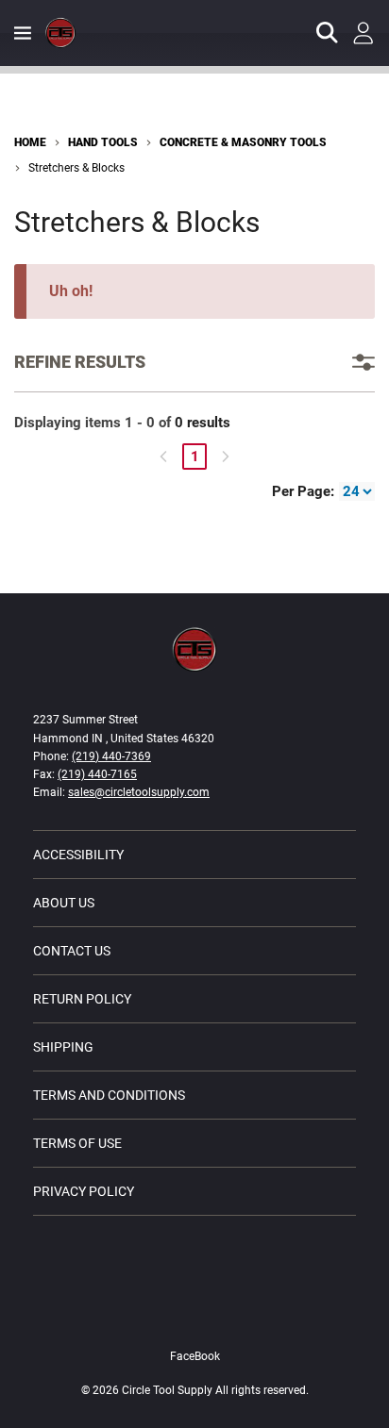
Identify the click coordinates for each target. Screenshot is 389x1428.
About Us (63, 902)
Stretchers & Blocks (76, 167)
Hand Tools (103, 142)
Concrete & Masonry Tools (243, 142)
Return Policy (82, 998)
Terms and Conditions (109, 1095)
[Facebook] (194, 1316)
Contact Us (71, 950)
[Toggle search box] (327, 33)
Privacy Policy (83, 1191)
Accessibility (78, 854)
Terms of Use (77, 1143)
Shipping (63, 1046)
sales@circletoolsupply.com (139, 792)
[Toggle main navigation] (22, 33)
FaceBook (195, 1356)
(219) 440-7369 (111, 756)
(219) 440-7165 (97, 774)
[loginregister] (363, 33)
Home (30, 142)
